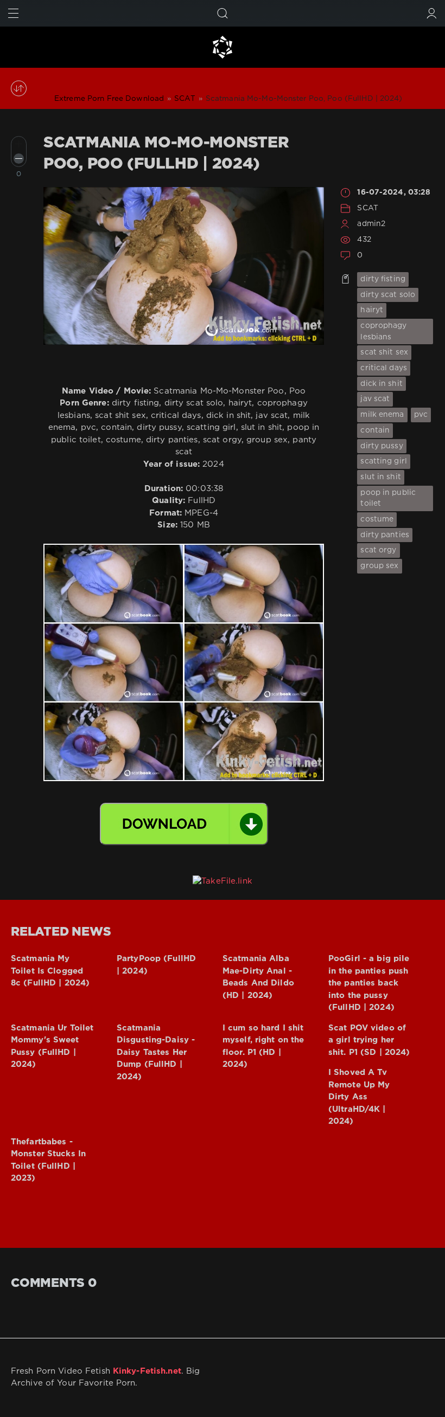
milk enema (382, 414)
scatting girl (383, 461)
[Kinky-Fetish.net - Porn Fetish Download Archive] (222, 47)
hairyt (371, 310)
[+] (18, 144)
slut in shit (380, 477)
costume (376, 519)
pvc (421, 414)
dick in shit (381, 384)
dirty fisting (382, 279)
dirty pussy (381, 446)
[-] (18, 158)
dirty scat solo (387, 295)
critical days (383, 368)
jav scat (375, 399)
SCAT (367, 208)
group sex (379, 566)
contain (375, 430)
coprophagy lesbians (383, 331)
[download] (184, 824)
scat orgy (378, 550)
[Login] (431, 13)
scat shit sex (384, 352)
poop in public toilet (388, 498)
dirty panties (384, 535)
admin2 (371, 224)
